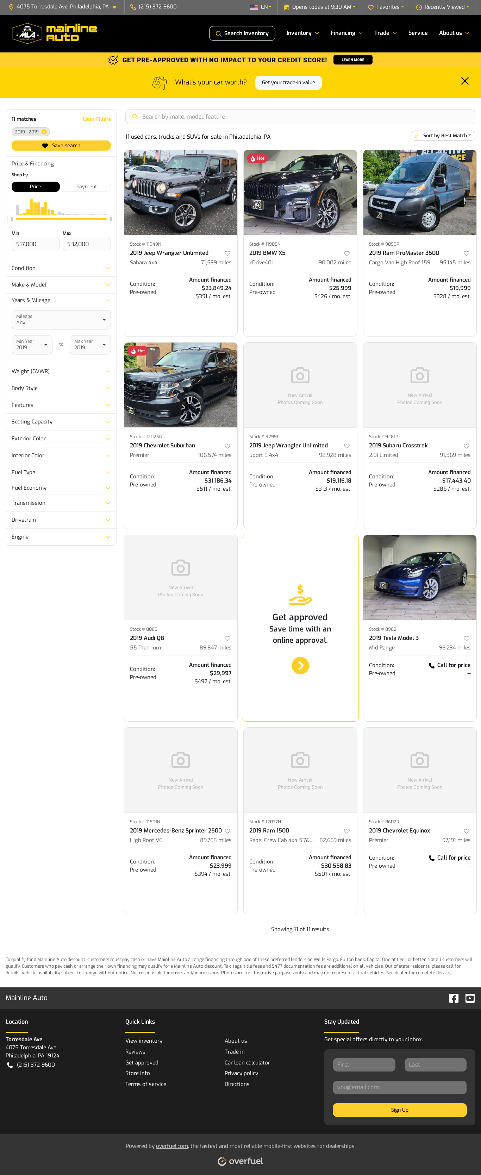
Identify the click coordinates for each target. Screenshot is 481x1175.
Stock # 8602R (384, 822)
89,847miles (216, 647)
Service (418, 33)
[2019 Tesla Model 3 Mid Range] (420, 577)
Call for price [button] (454, 665)
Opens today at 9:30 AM (321, 7)
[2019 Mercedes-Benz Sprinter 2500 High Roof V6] (181, 770)
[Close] (465, 81)
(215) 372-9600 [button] (158, 6)
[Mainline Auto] (55, 33)
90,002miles (335, 262)
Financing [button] (343, 33)
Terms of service (145, 1084)
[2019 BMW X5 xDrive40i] (300, 192)
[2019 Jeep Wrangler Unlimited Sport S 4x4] (300, 385)
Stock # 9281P (383, 437)
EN (264, 7)
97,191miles (456, 840)
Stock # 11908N (265, 244)
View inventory (143, 1040)
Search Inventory (246, 33)
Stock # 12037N (265, 822)
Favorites (388, 7)
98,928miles (335, 455)
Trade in (235, 1051)
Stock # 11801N (145, 822)
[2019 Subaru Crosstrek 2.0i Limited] (420, 385)
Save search (65, 145)
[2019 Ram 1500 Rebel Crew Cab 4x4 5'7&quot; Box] (300, 770)
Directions (237, 1084)
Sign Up (399, 1110)
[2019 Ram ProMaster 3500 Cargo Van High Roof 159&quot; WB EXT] (420, 192)
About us (236, 1040)
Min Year (25, 341)
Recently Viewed (445, 7)
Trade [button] (381, 33)
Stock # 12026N (146, 437)
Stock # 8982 (382, 629)
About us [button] (450, 33)
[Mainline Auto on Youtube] (467, 997)
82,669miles (335, 840)
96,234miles (455, 647)
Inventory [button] (299, 33)
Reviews (135, 1051)
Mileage (24, 316)
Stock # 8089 (143, 629)
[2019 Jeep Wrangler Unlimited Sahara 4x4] (181, 192)
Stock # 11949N (145, 244)
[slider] (11, 219)
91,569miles (455, 455)
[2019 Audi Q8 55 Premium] (181, 577)
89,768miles (216, 840)
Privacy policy (241, 1073)
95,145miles (455, 262)
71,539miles (216, 262)
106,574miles (215, 455)
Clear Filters (97, 119)
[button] (65, 7)
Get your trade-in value (288, 82)
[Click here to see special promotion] (240, 59)
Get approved (141, 1062)
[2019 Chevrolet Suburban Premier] (181, 385)
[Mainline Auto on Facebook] (451, 997)
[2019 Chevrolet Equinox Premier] (420, 770)
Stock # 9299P (264, 437)
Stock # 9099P (384, 244)
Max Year (83, 341)
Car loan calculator (247, 1062)
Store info (137, 1073)
